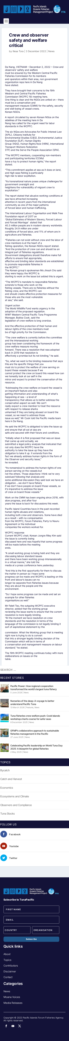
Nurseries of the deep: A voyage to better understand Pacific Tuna (32, 702)
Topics (7, 960)
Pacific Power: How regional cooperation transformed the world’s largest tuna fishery (33, 687)
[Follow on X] (19, 1026)
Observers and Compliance (16, 805)
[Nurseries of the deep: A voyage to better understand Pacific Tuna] (4, 703)
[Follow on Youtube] (13, 1026)
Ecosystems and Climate (14, 796)
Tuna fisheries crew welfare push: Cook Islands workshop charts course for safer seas (35, 717)
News (51, 51)
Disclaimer (10, 971)
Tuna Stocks (7, 813)
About (7, 954)
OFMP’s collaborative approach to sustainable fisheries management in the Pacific (34, 732)
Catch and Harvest (11, 779)
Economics (6, 787)
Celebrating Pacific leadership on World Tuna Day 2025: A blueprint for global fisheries (36, 747)
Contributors (11, 965)
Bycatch (5, 770)
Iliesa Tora (18, 51)
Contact (8, 977)
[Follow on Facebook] (6, 1026)
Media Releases (13, 1002)
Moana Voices (12, 997)
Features (29, 707)
